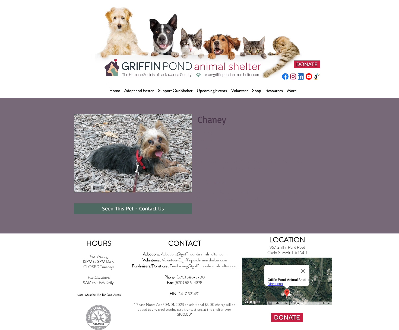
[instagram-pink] (293, 76)
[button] (175, 88)
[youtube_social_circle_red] (309, 76)
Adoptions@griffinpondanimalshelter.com (193, 254)
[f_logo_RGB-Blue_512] (285, 76)
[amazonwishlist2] (317, 76)
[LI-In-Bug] (301, 76)
